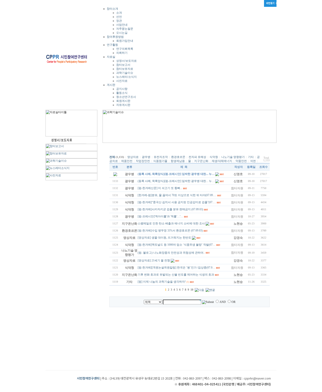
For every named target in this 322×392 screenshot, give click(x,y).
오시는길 (122, 32)
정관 (119, 20)
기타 (251, 157)
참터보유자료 (124, 68)
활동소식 (122, 93)
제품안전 (126, 161)
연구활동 (112, 44)
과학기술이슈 (124, 72)
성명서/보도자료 (126, 60)
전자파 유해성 (197, 157)
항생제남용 (178, 161)
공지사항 (122, 89)
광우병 (146, 157)
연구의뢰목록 (124, 48)
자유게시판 (123, 105)
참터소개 (112, 8)
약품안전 (241, 161)
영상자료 (133, 157)
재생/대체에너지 (222, 161)
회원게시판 (123, 101)
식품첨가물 (160, 161)
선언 (119, 16)
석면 (253, 161)
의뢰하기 (122, 52)
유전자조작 (161, 157)
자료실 (111, 56)
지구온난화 (201, 161)
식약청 (214, 157)
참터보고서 (123, 64)
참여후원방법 (115, 36)
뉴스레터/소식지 (126, 76)
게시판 (111, 85)
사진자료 (122, 81)
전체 (112, 157)
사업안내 (122, 24)
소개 (119, 12)
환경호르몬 (178, 157)
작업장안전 (143, 161)
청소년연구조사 (126, 97)
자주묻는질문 (124, 28)
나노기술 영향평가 (233, 157)
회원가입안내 (124, 40)
